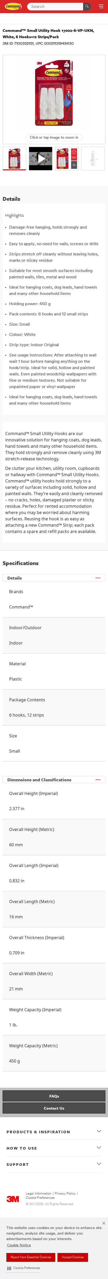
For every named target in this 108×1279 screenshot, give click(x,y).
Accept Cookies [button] (73, 1257)
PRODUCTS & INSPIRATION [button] (38, 1131)
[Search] (87, 7)
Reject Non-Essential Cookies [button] (31, 1257)
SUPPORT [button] (18, 1164)
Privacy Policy (65, 1193)
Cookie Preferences (40, 1198)
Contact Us (54, 1108)
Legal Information (38, 1193)
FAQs (54, 1096)
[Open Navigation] (101, 7)
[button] (23, 1268)
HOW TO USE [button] (22, 1148)
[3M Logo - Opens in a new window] (13, 6)
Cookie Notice (19, 1245)
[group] (14, 158)
